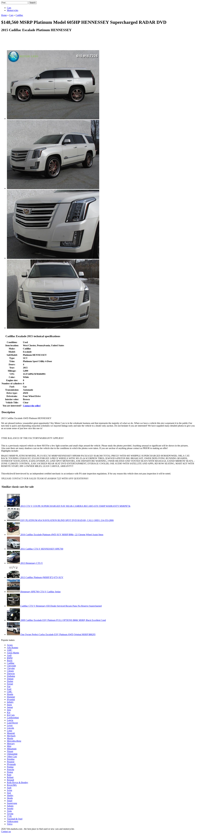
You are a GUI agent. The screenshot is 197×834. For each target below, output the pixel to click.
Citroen (10, 671)
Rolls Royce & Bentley (17, 782)
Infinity (10, 702)
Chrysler (11, 668)
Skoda (10, 798)
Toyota (10, 813)
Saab (9, 787)
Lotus (9, 730)
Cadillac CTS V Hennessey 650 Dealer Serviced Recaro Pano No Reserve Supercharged (61, 606)
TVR (9, 816)
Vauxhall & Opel (14, 819)
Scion (9, 790)
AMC (9, 650)
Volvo (9, 824)
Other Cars (12, 756)
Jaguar (10, 707)
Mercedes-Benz (14, 741)
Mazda (10, 738)
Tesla (9, 811)
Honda (10, 694)
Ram (9, 774)
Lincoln (10, 728)
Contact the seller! (32, 405)
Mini (9, 746)
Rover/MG (12, 785)
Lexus (10, 725)
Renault (10, 780)
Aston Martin (13, 653)
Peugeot (10, 761)
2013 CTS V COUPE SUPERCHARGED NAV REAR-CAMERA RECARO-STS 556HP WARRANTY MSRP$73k (75, 506)
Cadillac (10, 663)
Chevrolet (11, 665)
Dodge (10, 681)
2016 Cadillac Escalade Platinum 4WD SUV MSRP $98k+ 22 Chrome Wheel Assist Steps (61, 534)
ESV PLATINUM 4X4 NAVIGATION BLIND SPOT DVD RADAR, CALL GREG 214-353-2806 (67, 520)
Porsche (10, 769)
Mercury (11, 743)
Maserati (11, 733)
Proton (10, 772)
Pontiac (10, 767)
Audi (9, 655)
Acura (10, 645)
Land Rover (12, 723)
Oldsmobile (12, 754)
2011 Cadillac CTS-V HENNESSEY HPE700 (41, 549)
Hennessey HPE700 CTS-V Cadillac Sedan (40, 591)
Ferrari (10, 684)
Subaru (10, 806)
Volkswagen (12, 821)
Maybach (11, 736)
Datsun (10, 678)
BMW (10, 658)
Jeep (9, 710)
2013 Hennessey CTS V (31, 563)
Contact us (6, 831)
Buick (9, 660)
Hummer (11, 697)
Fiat (8, 686)
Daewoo (11, 673)
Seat (9, 793)
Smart (9, 800)
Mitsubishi (11, 749)
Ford (9, 689)
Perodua (10, 759)
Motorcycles (12, 10)
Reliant (10, 777)
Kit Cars (11, 715)
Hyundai (11, 699)
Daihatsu (11, 676)
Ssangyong (12, 803)
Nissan (10, 751)
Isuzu (9, 704)
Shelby (10, 795)
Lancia (10, 720)
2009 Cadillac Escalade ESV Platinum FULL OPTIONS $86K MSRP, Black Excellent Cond (63, 620)
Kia (8, 712)
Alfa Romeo (12, 647)
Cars (9, 7)
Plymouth (11, 764)
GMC (9, 691)
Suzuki (10, 808)
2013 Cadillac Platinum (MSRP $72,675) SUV (41, 577)
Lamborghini (13, 717)
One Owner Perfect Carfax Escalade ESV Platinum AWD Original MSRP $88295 (57, 634)
